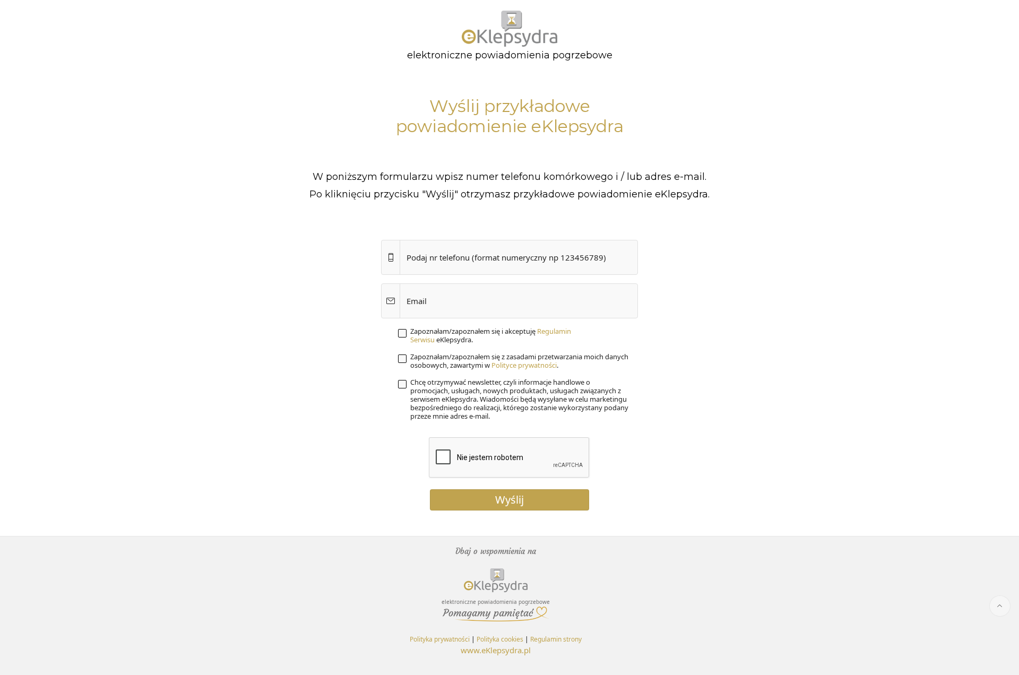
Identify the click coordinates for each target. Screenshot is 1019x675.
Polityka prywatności (440, 639)
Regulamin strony (556, 639)
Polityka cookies (500, 639)
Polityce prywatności (524, 365)
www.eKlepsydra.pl (496, 650)
